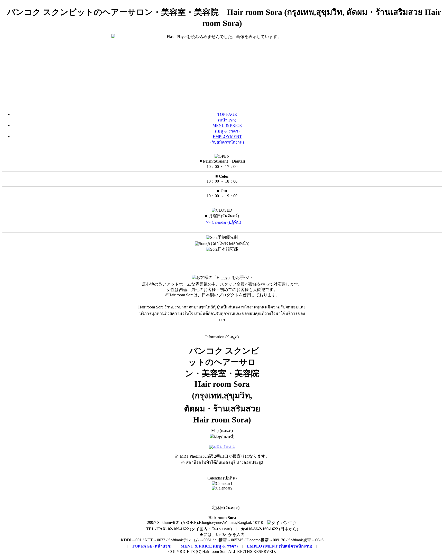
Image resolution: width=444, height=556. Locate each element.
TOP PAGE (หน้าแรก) (151, 546)
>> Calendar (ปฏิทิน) (223, 222)
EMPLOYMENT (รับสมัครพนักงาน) (279, 546)
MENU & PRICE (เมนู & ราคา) (209, 546)
